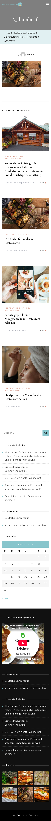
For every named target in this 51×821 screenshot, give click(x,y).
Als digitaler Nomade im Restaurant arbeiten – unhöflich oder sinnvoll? (23, 741)
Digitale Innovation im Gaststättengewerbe (16, 723)
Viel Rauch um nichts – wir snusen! (23, 478)
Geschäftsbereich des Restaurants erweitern (23, 752)
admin (30, 54)
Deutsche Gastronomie (24, 33)
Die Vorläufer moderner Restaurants (20, 241)
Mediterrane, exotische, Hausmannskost (17, 157)
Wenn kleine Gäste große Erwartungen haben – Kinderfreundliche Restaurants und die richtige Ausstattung (24, 169)
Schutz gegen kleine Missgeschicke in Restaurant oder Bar (22, 319)
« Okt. (5, 598)
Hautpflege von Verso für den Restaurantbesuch (23, 397)
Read (41, 183)
